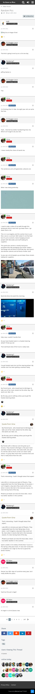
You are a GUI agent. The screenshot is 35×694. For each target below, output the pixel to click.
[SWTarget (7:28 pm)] (27, 670)
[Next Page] (28, 619)
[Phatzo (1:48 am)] (20, 670)
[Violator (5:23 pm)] (3, 675)
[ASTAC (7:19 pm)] (3, 664)
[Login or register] (28, 2)
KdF (4, 13)
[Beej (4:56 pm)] (10, 664)
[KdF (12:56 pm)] (3, 670)
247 (25, 619)
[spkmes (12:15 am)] (20, 675)
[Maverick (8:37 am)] (7, 670)
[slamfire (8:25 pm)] (17, 675)
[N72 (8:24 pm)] (13, 670)
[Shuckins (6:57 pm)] (30, 670)
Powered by (17, 691)
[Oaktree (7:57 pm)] (17, 670)
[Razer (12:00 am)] (24, 670)
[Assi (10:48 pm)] (7, 664)
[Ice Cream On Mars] (9, 2)
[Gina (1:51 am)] (30, 664)
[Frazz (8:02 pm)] (24, 664)
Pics (4, 644)
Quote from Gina (8, 424)
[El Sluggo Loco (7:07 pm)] (20, 664)
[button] (32, 2)
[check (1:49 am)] (7, 675)
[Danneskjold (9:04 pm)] (17, 664)
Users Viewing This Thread (11, 650)
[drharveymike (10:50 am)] (10, 675)
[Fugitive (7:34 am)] (27, 664)
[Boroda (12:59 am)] (13, 664)
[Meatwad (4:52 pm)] (10, 670)
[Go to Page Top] (32, 691)
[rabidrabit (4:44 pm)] (13, 675)
